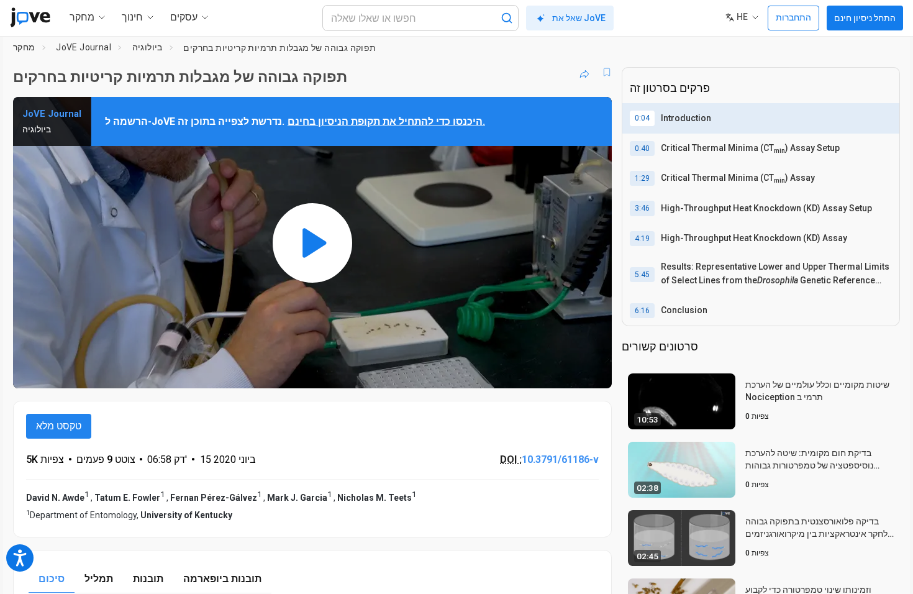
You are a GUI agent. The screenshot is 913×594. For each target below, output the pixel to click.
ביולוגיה (147, 47)
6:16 (642, 310)
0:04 (642, 118)
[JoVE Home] (30, 17)
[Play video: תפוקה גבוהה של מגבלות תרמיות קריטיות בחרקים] (312, 242)
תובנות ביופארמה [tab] (222, 579)
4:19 (642, 238)
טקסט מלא (58, 426)
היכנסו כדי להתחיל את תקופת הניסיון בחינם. (386, 121)
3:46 (642, 208)
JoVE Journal (83, 47)
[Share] (584, 72)
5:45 (642, 274)
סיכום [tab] (52, 579)
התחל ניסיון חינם (865, 18)
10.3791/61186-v (560, 459)
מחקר (24, 47)
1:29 (642, 178)
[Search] (507, 18)
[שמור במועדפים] (607, 72)
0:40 (642, 148)
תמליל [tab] (98, 579)
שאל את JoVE (579, 18)
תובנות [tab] (148, 579)
